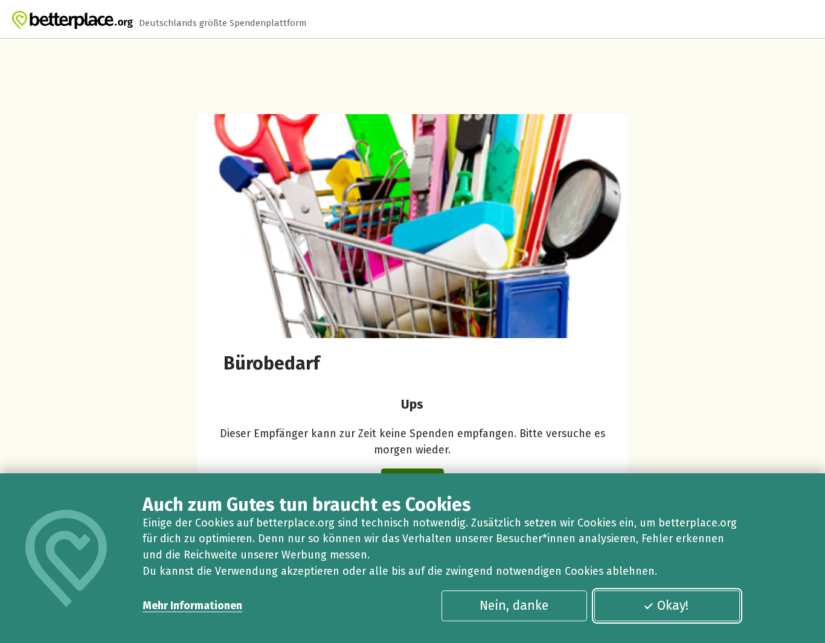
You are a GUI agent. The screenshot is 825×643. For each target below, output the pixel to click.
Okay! (673, 605)
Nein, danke (514, 605)
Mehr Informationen (192, 605)
